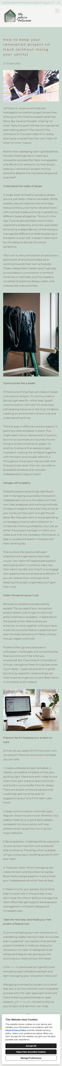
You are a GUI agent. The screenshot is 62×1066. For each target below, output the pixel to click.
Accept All (31, 1046)
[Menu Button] (57, 11)
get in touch (22, 1001)
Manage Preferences (31, 1058)
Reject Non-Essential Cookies (31, 1052)
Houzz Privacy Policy (15, 1030)
